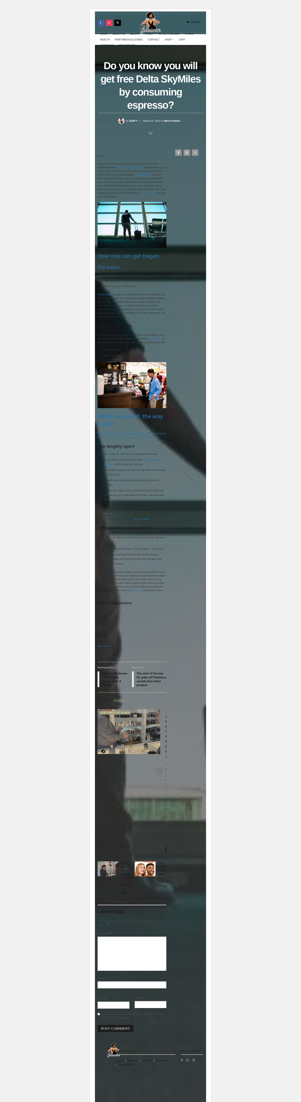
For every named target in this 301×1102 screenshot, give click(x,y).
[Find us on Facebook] (101, 23)
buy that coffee (145, 437)
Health (105, 39)
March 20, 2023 (151, 120)
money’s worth (142, 519)
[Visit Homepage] (150, 23)
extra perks (154, 338)
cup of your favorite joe (130, 167)
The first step (105, 294)
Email (102, 998)
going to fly (136, 590)
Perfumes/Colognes (129, 39)
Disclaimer (162, 1060)
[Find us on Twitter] (117, 23)
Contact (154, 39)
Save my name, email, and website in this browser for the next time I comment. (132, 1015)
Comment (105, 933)
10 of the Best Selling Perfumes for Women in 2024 (127, 878)
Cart (182, 39)
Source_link (104, 646)
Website (139, 998)
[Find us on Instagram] (109, 23)
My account (127, 45)
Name (102, 978)
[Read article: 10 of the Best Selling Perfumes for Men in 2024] (129, 731)
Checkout (107, 45)
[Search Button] (202, 39)
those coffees (148, 193)
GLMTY (133, 120)
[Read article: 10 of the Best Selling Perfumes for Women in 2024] (108, 868)
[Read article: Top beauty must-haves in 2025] (145, 868)
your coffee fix (143, 174)
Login (195, 22)
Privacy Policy (126, 1064)
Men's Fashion (172, 120)
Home (119, 1060)
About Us (132, 1060)
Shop (168, 39)
